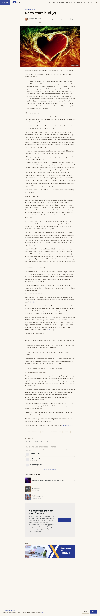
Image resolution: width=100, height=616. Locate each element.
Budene (28, 431)
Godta (93, 611)
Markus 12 (67, 431)
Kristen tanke (36, 431)
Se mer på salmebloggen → (50, 469)
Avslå (85, 611)
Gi (84, 2)
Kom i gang (63, 520)
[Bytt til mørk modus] (97, 2)
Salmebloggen (78, 2)
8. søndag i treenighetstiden (52, 431)
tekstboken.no (67, 425)
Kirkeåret (69, 2)
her (42, 612)
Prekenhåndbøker (30, 9)
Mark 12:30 (33, 302)
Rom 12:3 (50, 330)
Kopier (56, 19)
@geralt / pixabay (75, 65)
